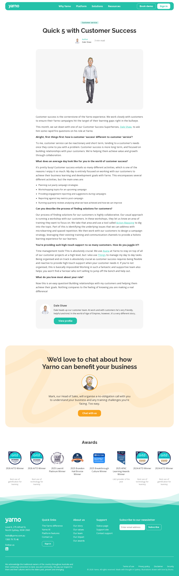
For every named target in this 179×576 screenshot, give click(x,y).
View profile (65, 320)
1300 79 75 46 (12, 539)
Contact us (47, 536)
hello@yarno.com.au (15, 535)
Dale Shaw (126, 126)
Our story (78, 525)
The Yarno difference (52, 525)
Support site (102, 529)
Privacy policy (144, 566)
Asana (106, 250)
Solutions (97, 6)
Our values (78, 529)
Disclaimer (158, 566)
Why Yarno (65, 6)
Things (102, 255)
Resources (114, 6)
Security (170, 566)
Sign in (164, 6)
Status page (102, 525)
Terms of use (128, 566)
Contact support (104, 533)
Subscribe (153, 527)
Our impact (78, 536)
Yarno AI (46, 529)
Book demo (146, 6)
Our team (78, 533)
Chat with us (89, 413)
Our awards (79, 540)
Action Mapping (125, 222)
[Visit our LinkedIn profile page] (6, 548)
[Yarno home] (31, 6)
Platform (81, 6)
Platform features (50, 533)
